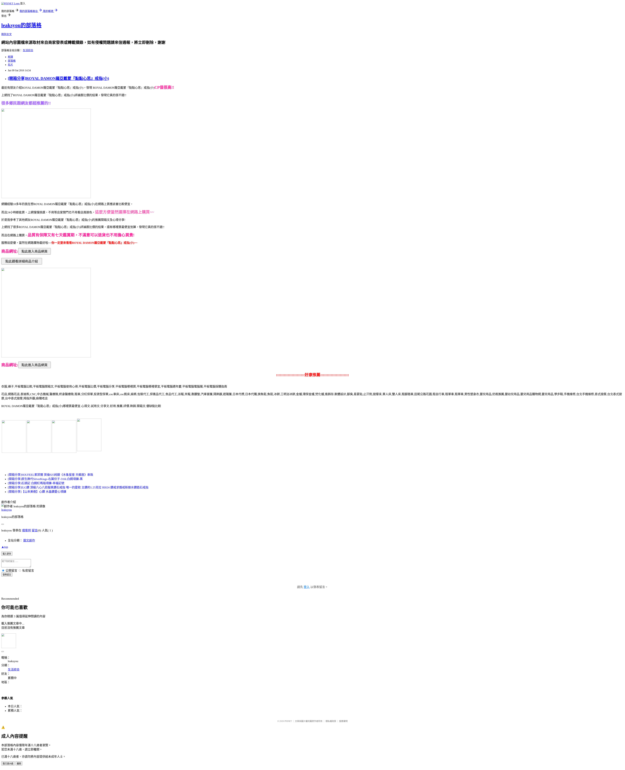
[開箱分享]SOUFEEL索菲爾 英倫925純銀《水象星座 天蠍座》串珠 (50, 474)
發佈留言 (7, 574)
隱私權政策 (331, 721)
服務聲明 (343, 721)
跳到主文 (6, 34)
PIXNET (288, 721)
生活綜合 (28, 50)
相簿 (10, 56)
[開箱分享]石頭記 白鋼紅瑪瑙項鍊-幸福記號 (36, 483)
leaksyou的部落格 (21, 25)
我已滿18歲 (8, 763)
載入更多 (7, 554)
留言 (35, 530)
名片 (10, 64)
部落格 (12, 60)
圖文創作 (29, 540)
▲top (4, 546)
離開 (19, 763)
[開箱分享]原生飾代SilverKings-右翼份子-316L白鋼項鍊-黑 (45, 479)
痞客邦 (26, 530)
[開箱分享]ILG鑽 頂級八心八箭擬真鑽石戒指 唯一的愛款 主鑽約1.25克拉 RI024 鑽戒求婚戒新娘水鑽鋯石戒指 (78, 487)
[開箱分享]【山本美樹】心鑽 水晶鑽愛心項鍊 (37, 491)
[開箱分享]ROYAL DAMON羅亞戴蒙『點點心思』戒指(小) (58, 78)
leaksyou (6, 509)
